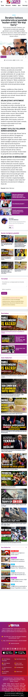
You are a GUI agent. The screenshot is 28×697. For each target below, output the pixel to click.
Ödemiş (24, 689)
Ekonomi (8, 5)
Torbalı (19, 691)
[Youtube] (15, 649)
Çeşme (21, 685)
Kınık (24, 688)
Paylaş (4, 56)
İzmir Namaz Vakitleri (6, 664)
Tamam (21, 695)
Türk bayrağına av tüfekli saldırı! (18, 553)
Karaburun (4, 688)
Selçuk (12, 691)
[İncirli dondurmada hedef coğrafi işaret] (21, 265)
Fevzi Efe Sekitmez (9, 60)
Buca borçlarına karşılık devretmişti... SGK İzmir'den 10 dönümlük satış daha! (6, 271)
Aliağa (8, 683)
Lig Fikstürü (5, 679)
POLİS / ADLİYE (14, 550)
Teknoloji (24, 5)
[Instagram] (12, 228)
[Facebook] (3, 649)
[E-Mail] (10, 228)
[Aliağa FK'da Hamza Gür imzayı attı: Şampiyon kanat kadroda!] (21, 252)
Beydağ (9, 685)
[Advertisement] (14, 606)
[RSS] (25, 649)
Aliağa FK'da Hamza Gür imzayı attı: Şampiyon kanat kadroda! (20, 258)
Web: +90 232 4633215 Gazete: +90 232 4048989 (15, 640)
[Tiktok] (18, 649)
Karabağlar (22, 686)
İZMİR (4, 683)
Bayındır (17, 683)
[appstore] (8, 653)
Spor (19, 5)
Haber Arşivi (19, 671)
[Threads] (20, 649)
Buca (17, 685)
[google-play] (20, 653)
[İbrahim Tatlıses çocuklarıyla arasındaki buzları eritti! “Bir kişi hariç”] (14, 47)
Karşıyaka (10, 688)
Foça (6, 686)
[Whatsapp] (22, 649)
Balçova (13, 683)
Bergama (4, 685)
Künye (23, 679)
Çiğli (25, 685)
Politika (14, 5)
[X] (5, 649)
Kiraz (21, 688)
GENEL (14, 15)
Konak (3, 689)
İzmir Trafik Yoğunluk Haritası (19, 664)
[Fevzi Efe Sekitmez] (4, 220)
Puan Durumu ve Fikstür (6, 668)
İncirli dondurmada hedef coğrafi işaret (20, 270)
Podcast (16, 681)
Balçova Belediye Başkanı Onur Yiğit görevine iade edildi (7, 244)
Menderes (8, 689)
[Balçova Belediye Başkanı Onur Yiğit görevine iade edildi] (7, 238)
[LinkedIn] (13, 649)
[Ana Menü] (1, 1)
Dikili (3, 686)
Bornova (13, 685)
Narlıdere (19, 689)
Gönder (4, 293)
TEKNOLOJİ (13, 557)
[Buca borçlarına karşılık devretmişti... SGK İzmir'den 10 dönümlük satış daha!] (7, 265)
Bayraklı (22, 683)
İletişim (11, 681)
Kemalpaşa (16, 688)
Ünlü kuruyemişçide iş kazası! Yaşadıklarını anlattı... (6, 258)
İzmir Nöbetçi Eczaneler (6, 659)
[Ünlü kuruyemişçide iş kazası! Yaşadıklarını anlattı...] (7, 252)
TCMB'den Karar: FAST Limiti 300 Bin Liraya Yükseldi (19, 580)
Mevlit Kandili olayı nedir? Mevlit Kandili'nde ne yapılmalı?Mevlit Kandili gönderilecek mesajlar (21, 245)
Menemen (13, 689)
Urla (22, 691)
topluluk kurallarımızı (15, 297)
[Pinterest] (8, 649)
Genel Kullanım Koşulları (15, 679)
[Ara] (26, 2)
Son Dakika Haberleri (5, 672)
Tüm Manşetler (19, 667)
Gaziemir (10, 686)
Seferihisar (7, 691)
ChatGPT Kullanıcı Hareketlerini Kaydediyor (18, 560)
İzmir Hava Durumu (21, 659)
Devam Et (11, 225)
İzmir (2, 5)
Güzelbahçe (16, 686)
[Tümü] (26, 547)
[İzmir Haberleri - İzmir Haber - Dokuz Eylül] (13, 2)
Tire (15, 691)
